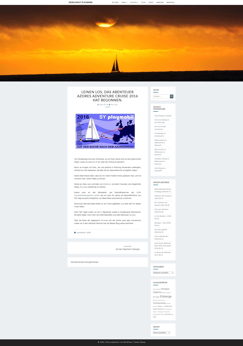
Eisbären (155, 300)
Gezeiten (168, 303)
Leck (163, 306)
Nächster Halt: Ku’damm (163, 196)
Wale (154, 317)
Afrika (154, 289)
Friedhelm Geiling (161, 159)
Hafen (160, 306)
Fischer (163, 300)
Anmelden (160, 2)
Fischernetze (159, 303)
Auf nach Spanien (161, 230)
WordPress (127, 342)
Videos (151, 2)
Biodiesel (158, 289)
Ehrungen (156, 297)
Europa (159, 300)
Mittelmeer (168, 306)
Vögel (172, 314)
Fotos (143, 2)
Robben (155, 311)
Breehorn (107, 184)
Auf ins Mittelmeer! (161, 236)
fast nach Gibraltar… (162, 209)
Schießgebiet (160, 311)
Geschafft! (158, 171)
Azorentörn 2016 (84, 233)
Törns (123, 2)
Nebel (155, 309)
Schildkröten (167, 311)
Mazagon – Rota (160, 223)
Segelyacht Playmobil (81, 2)
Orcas (159, 309)
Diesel (163, 292)
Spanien (163, 314)
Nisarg (142, 342)
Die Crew (115, 2)
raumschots (169, 309)
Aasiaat (168, 116)
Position (133, 2)
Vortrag (167, 314)
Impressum (170, 2)
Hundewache (159, 136)
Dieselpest (168, 292)
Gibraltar (155, 306)
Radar (164, 309)
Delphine (157, 292)
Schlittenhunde (156, 314)
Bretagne (165, 289)
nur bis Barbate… (161, 216)
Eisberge (166, 296)
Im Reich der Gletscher (163, 252)
